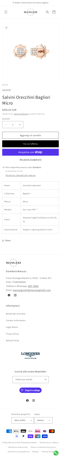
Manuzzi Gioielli (14, 442)
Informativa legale (49, 452)
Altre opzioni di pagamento (30, 159)
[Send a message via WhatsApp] (56, 453)
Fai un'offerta (30, 143)
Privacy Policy (12, 333)
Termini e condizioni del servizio (43, 447)
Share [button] (8, 240)
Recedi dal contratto (16, 313)
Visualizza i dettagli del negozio (20, 175)
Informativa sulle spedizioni (19, 452)
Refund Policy (12, 340)
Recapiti (35, 452)
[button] (6, 12)
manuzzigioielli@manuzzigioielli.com (32, 290)
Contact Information (16, 320)
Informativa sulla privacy (18, 447)
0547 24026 (33, 286)
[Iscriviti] (45, 379)
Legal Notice (12, 327)
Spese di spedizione (21, 114)
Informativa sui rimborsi (49, 442)
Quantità (6, 119)
